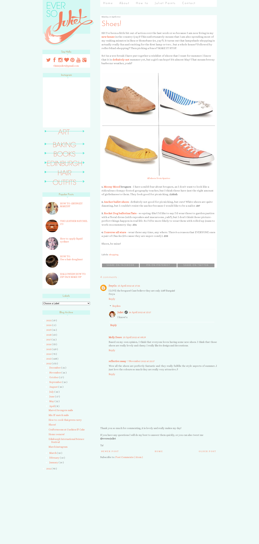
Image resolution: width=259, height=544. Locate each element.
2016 (49, 344)
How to (142, 3)
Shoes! (52, 424)
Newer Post (110, 451)
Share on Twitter (196, 265)
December (55, 367)
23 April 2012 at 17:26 (129, 285)
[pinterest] (73, 60)
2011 (49, 468)
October (54, 377)
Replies (116, 306)
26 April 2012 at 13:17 (140, 312)
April (52, 406)
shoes (125, 201)
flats (134, 213)
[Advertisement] (65, 498)
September (55, 382)
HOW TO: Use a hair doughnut (71, 258)
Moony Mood (112, 186)
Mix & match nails (59, 415)
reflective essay (117, 361)
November (55, 372)
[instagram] (61, 60)
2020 (49, 325)
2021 (49, 320)
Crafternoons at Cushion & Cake (67, 429)
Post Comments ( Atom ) (129, 457)
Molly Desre (115, 337)
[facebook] (54, 60)
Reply (112, 298)
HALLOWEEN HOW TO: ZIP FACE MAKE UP (73, 275)
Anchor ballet (112, 201)
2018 (49, 334)
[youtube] (79, 60)
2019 (49, 329)
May (52, 401)
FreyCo (113, 285)
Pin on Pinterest (158, 265)
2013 (49, 358)
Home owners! (56, 434)
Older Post (207, 451)
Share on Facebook (120, 265)
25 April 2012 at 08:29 (134, 337)
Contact (189, 3)
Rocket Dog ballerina (117, 213)
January (54, 462)
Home (108, 3)
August (53, 386)
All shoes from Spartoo (158, 178)
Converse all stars (115, 232)
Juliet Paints (165, 3)
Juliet (121, 312)
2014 (49, 354)
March (53, 453)
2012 (49, 363)
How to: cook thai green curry (65, 419)
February (54, 457)
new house (108, 36)
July (51, 391)
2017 (49, 339)
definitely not (121, 59)
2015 (49, 349)
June (52, 396)
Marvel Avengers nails (61, 410)
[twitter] (49, 60)
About (124, 3)
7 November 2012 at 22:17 (141, 361)
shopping (114, 254)
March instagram (58, 446)
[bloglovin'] (67, 60)
